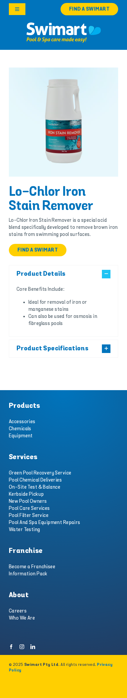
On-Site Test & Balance (34, 487)
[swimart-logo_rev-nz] (63, 23)
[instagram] (21, 646)
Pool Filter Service (28, 515)
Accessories (22, 421)
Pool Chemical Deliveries (35, 480)
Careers (18, 611)
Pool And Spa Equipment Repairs (44, 522)
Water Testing (24, 529)
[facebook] (11, 646)
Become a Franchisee (32, 567)
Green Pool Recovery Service (40, 473)
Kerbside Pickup (26, 494)
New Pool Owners (28, 501)
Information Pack (28, 574)
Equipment (21, 436)
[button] (63, 274)
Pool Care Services (29, 508)
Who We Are (22, 618)
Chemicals (20, 429)
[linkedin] (32, 646)
